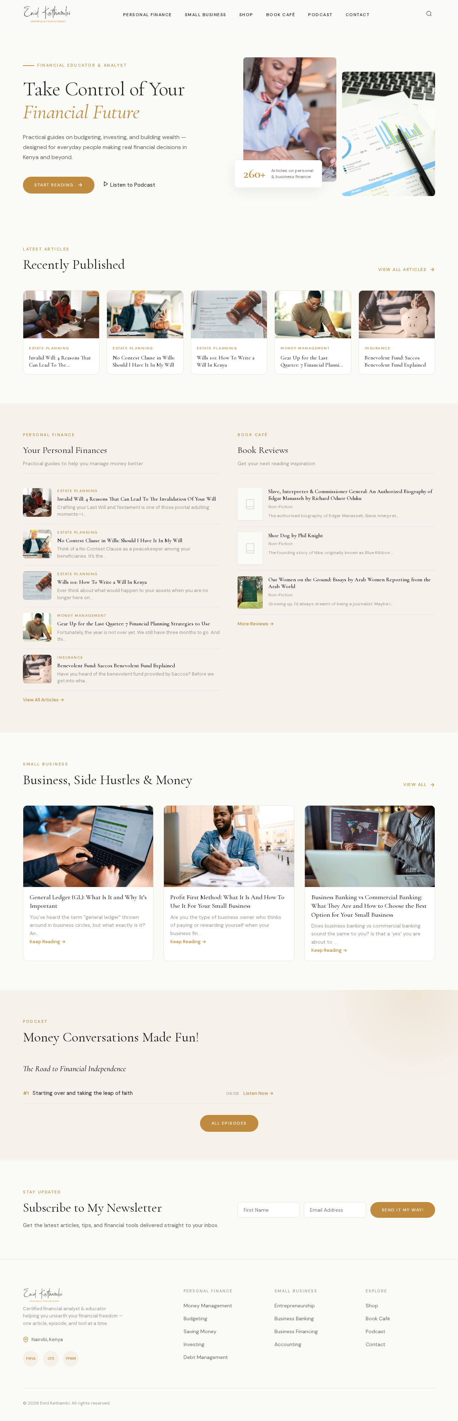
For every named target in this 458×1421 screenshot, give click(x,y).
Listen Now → (258, 1093)
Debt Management (206, 1357)
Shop (246, 15)
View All (415, 784)
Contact (358, 15)
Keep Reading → (47, 942)
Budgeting (195, 1318)
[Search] (429, 14)
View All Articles (402, 269)
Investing (194, 1344)
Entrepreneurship (294, 1305)
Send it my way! (403, 1210)
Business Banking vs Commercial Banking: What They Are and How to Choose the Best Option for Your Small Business (369, 906)
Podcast (320, 15)
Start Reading (54, 185)
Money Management (208, 1305)
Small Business (205, 15)
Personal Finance (147, 15)
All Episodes (229, 1123)
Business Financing (296, 1331)
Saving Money (200, 1331)
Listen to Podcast (132, 185)
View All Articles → (43, 700)
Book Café (281, 15)
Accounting (287, 1344)
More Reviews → (256, 624)
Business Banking (294, 1318)
